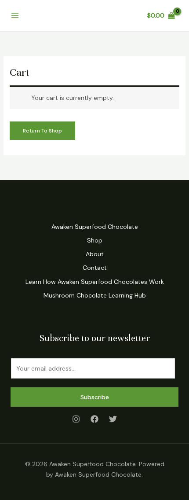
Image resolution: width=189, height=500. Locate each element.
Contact (95, 268)
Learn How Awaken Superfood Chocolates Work (94, 282)
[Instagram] (76, 419)
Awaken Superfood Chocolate (94, 227)
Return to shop (42, 130)
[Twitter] (113, 419)
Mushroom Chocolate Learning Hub (95, 295)
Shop (94, 240)
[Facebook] (94, 419)
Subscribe (94, 397)
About (95, 254)
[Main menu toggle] (15, 16)
